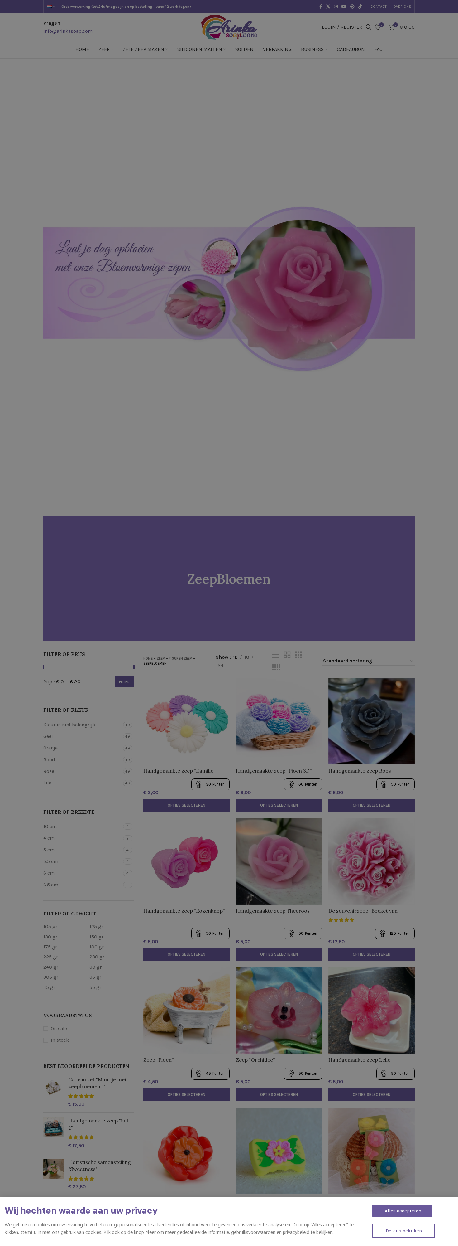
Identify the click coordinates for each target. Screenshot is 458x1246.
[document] (229, 623)
